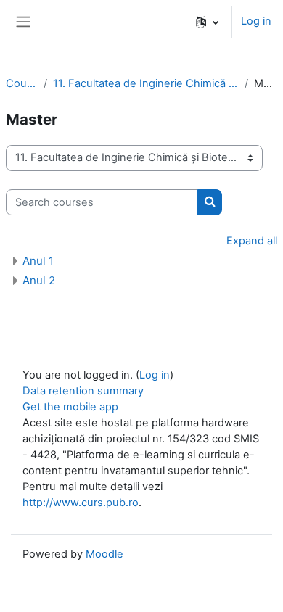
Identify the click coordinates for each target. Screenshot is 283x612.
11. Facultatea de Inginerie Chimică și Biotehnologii (146, 83)
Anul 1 (38, 261)
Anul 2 (38, 280)
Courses (22, 83)
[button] (207, 22)
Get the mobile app (70, 406)
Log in (256, 21)
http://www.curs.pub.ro (80, 502)
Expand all (251, 240)
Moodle (104, 554)
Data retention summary (83, 390)
